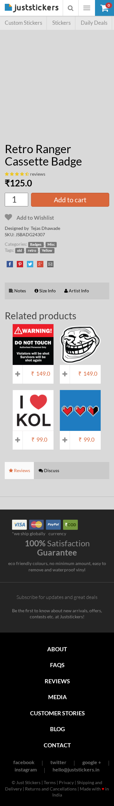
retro (32, 250)
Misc (51, 244)
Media (57, 696)
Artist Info (78, 290)
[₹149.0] (33, 362)
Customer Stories (57, 713)
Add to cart (70, 200)
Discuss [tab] (51, 470)
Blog (57, 728)
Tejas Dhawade (45, 228)
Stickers (61, 22)
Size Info (47, 290)
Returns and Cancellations (51, 788)
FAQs (57, 664)
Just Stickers (32, 8)
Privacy (66, 782)
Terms (50, 782)
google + (91, 762)
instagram (26, 769)
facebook (24, 762)
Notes (19, 290)
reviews (37, 174)
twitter (58, 762)
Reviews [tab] (21, 470)
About (57, 649)
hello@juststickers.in (76, 769)
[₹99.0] (33, 427)
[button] (104, 8)
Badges (35, 244)
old (19, 250)
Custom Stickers (23, 22)
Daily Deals (94, 22)
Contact (57, 745)
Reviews (57, 681)
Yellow (47, 250)
